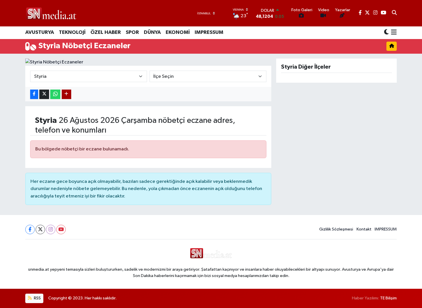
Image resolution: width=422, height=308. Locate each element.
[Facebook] (30, 229)
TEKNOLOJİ (72, 32)
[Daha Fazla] (66, 94)
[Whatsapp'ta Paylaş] (55, 94)
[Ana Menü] (393, 32)
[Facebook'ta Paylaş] (34, 94)
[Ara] (394, 13)
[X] (40, 229)
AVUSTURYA (39, 32)
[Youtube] (61, 229)
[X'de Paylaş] (44, 94)
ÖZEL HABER (105, 32)
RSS (37, 298)
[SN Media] (51, 13)
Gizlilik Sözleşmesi (336, 229)
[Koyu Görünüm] (386, 32)
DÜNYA (152, 32)
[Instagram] (50, 229)
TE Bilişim (388, 298)
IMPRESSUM (209, 32)
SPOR (132, 32)
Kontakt (364, 229)
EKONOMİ (178, 32)
